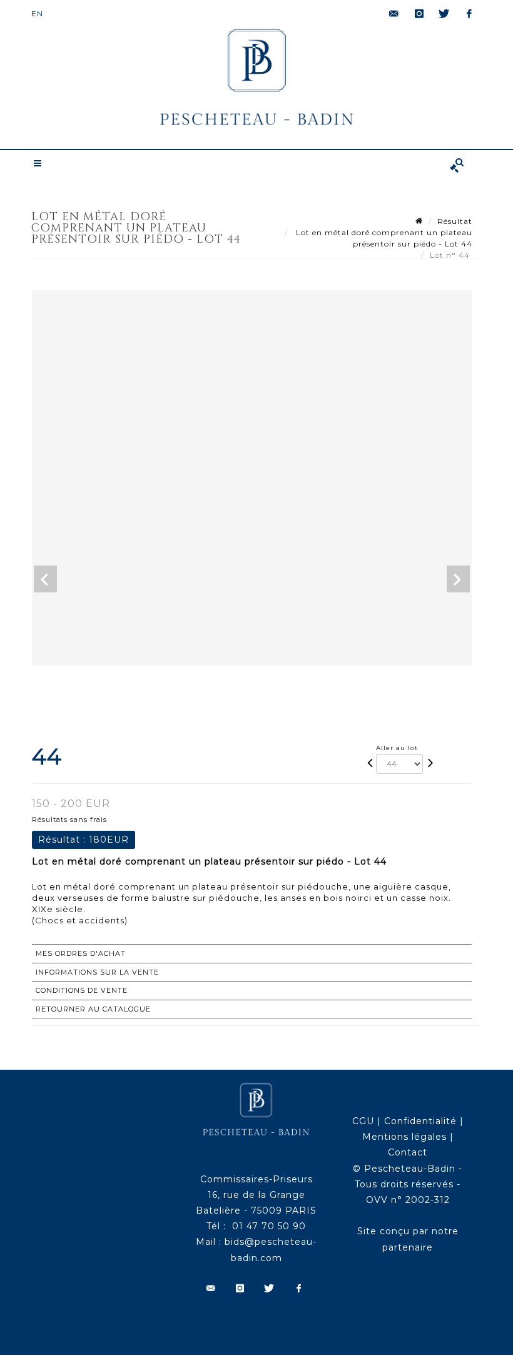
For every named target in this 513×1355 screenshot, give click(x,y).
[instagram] (419, 14)
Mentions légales (404, 1136)
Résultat (454, 221)
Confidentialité (420, 1121)
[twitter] (444, 14)
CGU (363, 1121)
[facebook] (469, 14)
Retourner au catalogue (93, 1009)
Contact (407, 1152)
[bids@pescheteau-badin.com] (394, 14)
